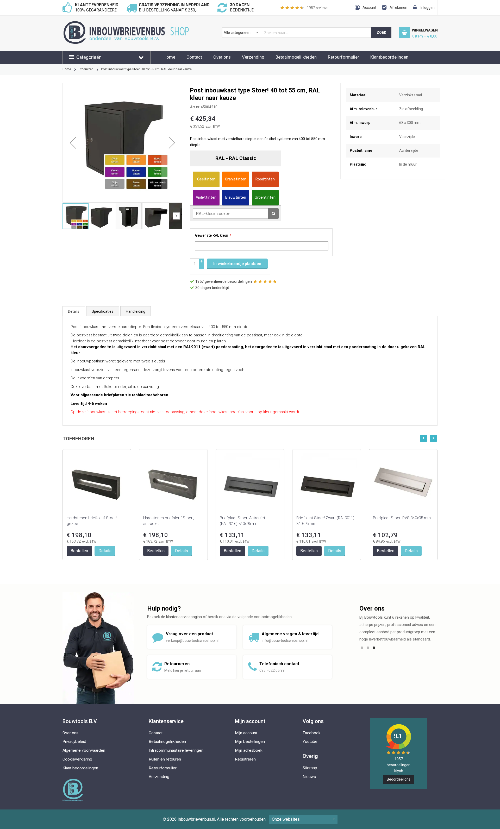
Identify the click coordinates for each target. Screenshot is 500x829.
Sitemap (310, 767)
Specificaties (103, 311)
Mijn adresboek (248, 750)
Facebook (312, 733)
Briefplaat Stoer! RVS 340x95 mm (402, 518)
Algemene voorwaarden (84, 750)
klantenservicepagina (184, 616)
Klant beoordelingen (80, 768)
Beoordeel (398, 779)
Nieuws (309, 776)
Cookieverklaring (77, 759)
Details (73, 311)
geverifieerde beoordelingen (223, 281)
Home (169, 57)
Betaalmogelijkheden (296, 57)
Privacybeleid (74, 741)
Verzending (253, 57)
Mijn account (246, 733)
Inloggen (428, 7)
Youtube (310, 741)
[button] (73, 143)
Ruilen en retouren (165, 759)
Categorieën (89, 57)
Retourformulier (343, 57)
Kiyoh (398, 771)
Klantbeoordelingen (389, 57)
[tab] (74, 311)
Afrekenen (398, 7)
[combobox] (297, 32)
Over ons (222, 57)
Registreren (245, 759)
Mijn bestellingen (250, 741)
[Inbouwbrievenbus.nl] (128, 24)
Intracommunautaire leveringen (176, 750)
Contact (194, 57)
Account (369, 7)
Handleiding (135, 311)
